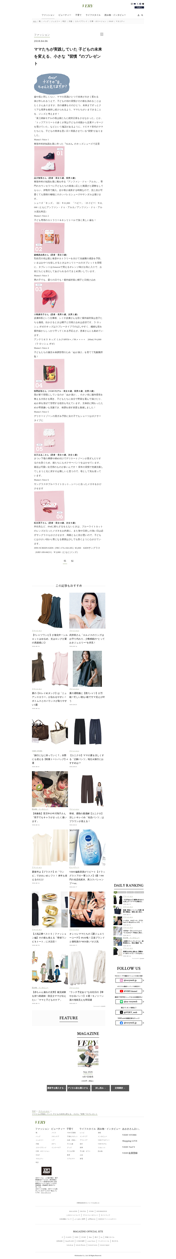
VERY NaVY (128, 1147)
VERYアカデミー (104, 1140)
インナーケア (56, 1147)
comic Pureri (91, 1241)
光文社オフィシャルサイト (107, 1219)
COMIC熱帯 (80, 1241)
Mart (90, 1237)
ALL (35, 21)
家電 (81, 1158)
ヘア (53, 1140)
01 (65, 560)
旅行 (81, 1144)
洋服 (70, 21)
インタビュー (102, 1136)
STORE (91, 1211)
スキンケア (55, 1136)
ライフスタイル (93, 15)
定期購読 (119, 1088)
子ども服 (70, 1144)
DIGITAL (83, 1211)
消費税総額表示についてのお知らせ (88, 1203)
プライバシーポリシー (90, 1215)
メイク (54, 1132)
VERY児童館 (71, 1132)
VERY (76, 1237)
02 (72, 560)
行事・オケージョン (98, 21)
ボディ (54, 1144)
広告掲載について (65, 1219)
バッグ (46, 21)
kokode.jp (70, 1245)
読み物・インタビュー (115, 15)
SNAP (111, 21)
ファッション (48, 15)
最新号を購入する (55, 1088)
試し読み (100, 1088)
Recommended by (97, 1006)
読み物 (100, 1151)
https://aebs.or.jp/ (46, 1192)
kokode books (92, 1245)
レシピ (82, 1132)
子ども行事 (71, 1151)
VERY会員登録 (130, 1153)
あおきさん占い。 (131, 1129)
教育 (68, 1155)
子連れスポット (72, 1136)
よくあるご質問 (79, 1219)
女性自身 (59, 1241)
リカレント (102, 1147)
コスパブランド (81, 21)
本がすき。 (116, 1241)
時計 (64, 21)
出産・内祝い (71, 1140)
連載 (99, 1132)
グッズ (69, 1147)
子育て (78, 15)
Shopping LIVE (129, 1141)
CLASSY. (69, 1237)
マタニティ (120, 21)
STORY (83, 1237)
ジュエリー (55, 21)
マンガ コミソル (103, 1241)
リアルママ (71, 1158)
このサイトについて (73, 1215)
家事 (81, 1147)
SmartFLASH (69, 1241)
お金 (81, 1155)
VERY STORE (129, 1135)
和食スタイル (109, 1237)
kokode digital (104, 1245)
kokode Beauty (81, 1245)
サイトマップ (105, 1215)
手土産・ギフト (85, 1151)
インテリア (83, 1136)
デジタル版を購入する (78, 1088)
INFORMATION (101, 1211)
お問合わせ (92, 1219)
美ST (96, 1237)
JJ (62, 1237)
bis (101, 1237)
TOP (34, 1111)
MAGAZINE (73, 1211)
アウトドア (83, 1140)
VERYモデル (102, 1144)
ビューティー (64, 15)
